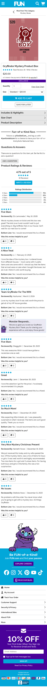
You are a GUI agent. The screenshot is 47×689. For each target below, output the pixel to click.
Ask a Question (10, 161)
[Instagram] (13, 572)
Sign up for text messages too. (18, 657)
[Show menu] (3, 3)
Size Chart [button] (6, 117)
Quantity (6, 86)
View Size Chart (37, 87)
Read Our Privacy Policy (23, 665)
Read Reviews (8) (19, 70)
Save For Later (23, 105)
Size (4, 92)
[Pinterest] (27, 572)
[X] (20, 572)
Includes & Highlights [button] (12, 112)
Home (7, 587)
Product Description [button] (11, 122)
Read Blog (25, 580)
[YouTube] (33, 572)
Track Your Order (11, 597)
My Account (9, 592)
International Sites (9, 612)
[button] (43, 3)
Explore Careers (23, 564)
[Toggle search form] (37, 3)
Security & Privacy (8, 607)
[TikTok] (40, 572)
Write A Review (31, 70)
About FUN (5, 617)
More (3, 622)
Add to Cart (24, 98)
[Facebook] (6, 572)
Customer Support (9, 602)
